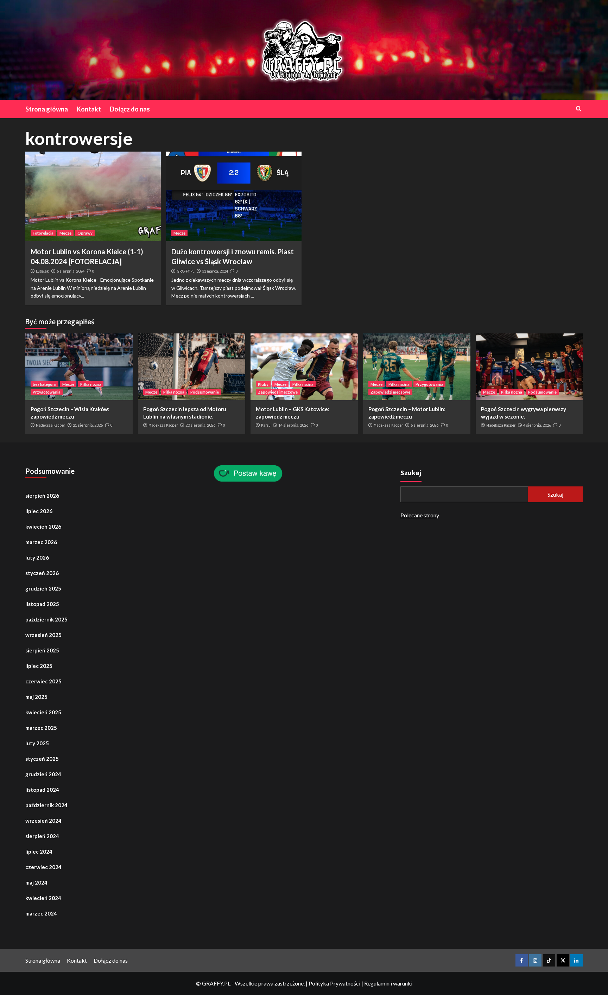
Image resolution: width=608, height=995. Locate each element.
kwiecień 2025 (43, 712)
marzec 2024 (41, 913)
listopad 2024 (42, 789)
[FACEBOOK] (521, 960)
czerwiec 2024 (43, 867)
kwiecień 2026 (43, 526)
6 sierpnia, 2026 (424, 425)
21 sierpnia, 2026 (88, 425)
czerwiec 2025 (43, 681)
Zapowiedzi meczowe (278, 392)
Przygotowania (47, 392)
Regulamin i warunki (388, 983)
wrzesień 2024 (43, 820)
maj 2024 (36, 882)
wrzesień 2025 (43, 635)
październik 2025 (46, 619)
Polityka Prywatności (334, 983)
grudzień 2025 (43, 588)
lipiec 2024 (38, 851)
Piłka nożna (90, 384)
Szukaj (410, 472)
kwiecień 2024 (43, 898)
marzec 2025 (41, 728)
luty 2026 (37, 557)
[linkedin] (576, 960)
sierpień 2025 (42, 650)
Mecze (65, 233)
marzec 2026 (41, 542)
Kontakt (89, 109)
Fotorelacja (43, 233)
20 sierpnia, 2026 (200, 425)
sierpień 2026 (42, 495)
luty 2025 (37, 743)
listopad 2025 (42, 604)
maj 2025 (36, 697)
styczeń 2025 (42, 758)
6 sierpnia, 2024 (70, 271)
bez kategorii (44, 384)
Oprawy (85, 233)
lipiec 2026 (38, 511)
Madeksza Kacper (50, 425)
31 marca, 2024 (215, 271)
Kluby (263, 384)
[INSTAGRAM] (535, 960)
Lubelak (42, 271)
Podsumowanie (204, 392)
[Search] (578, 108)
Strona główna (46, 109)
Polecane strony (419, 515)
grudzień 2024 (43, 774)
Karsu (266, 425)
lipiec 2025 (38, 666)
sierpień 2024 (42, 836)
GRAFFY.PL (185, 271)
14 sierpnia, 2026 (293, 425)
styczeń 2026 (42, 573)
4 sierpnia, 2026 (537, 425)
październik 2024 (46, 805)
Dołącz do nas (130, 109)
